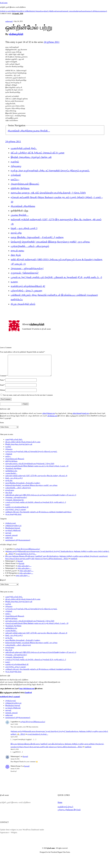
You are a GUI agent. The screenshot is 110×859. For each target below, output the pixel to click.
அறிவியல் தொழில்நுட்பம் (18, 11)
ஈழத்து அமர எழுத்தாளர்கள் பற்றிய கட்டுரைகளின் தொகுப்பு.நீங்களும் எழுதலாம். (50, 170)
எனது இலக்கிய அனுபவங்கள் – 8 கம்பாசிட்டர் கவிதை (37, 237)
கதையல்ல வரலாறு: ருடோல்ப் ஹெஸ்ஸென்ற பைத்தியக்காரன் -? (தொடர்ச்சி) (48, 192)
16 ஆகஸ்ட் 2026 (17, 13)
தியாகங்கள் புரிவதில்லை (20, 130)
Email (2, 385)
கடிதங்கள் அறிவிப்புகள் (49, 11)
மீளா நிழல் (16, 255)
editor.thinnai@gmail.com (81, 413)
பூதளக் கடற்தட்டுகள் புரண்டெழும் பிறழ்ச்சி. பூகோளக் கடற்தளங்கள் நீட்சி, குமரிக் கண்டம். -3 (56, 277)
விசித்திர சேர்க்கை (20, 188)
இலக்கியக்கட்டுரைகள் (34, 11)
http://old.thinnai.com (26, 688)
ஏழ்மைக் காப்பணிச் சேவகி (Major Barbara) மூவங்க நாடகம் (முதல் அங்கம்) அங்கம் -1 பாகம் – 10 (36, 466)
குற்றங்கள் (16, 175)
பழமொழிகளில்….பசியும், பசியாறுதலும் (30, 246)
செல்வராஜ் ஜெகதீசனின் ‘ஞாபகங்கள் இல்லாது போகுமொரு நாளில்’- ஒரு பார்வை (50, 241)
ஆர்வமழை (16, 166)
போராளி (20, 561)
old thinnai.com (52, 416)
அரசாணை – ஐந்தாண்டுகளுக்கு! (27, 268)
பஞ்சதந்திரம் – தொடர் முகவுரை (26, 290)
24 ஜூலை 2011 (51, 42)
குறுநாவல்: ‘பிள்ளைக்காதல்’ (25, 273)
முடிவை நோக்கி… (41, 130)
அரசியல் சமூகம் (5, 11)
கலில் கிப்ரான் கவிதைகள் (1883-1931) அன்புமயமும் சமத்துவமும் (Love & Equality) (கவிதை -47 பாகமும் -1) (40, 495)
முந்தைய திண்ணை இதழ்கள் (69, 810)
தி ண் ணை (4, 3)
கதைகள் (60, 11)
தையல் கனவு (17, 250)
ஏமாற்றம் (15, 161)
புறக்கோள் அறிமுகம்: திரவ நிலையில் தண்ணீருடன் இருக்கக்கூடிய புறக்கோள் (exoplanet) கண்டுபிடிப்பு (38, 512)
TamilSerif (28, 692)
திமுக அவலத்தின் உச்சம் (23, 304)
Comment (3, 376)
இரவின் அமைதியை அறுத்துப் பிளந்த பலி (31, 157)
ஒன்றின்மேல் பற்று (11, 471)
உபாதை (14, 281)
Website (2, 390)
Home (60, 802)
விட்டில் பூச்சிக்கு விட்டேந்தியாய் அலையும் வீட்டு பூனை (37, 152)
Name (2, 380)
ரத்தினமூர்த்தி (16, 34)
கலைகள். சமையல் (69, 11)
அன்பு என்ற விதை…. (24, 566)
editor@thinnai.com (48, 413)
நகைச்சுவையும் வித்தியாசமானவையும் (94, 11)
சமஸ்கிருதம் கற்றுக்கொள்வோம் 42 (28, 286)
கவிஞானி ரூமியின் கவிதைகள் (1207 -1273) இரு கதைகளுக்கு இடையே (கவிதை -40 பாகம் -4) (36, 476)
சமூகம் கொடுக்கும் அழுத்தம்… (26, 554)
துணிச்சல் (74, 559)
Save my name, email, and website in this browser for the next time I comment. (28, 395)
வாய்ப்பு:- (15, 179)
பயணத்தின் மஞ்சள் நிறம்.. (24, 148)
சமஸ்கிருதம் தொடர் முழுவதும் (10, 697)
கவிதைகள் (78, 11)
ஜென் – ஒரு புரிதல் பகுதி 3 (24, 228)
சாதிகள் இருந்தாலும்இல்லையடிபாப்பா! (27, 549)
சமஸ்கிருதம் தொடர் (65, 807)
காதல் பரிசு (16, 233)
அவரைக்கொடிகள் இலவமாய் (25, 184)
